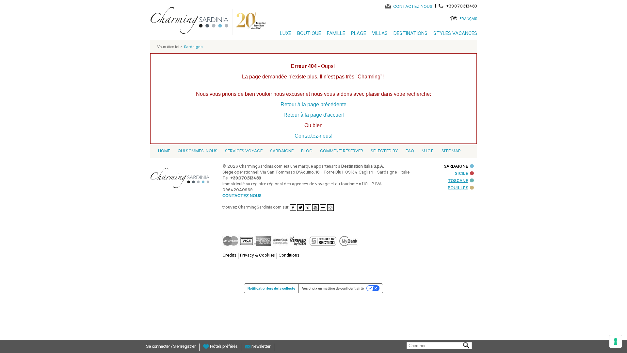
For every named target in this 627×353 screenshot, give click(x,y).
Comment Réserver (341, 151)
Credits (229, 255)
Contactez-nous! (313, 136)
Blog (307, 151)
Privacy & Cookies (257, 255)
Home (164, 151)
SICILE (461, 174)
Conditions (289, 255)
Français (468, 19)
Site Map (451, 151)
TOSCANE (458, 181)
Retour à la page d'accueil (313, 115)
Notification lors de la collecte (271, 288)
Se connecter (158, 347)
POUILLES (458, 188)
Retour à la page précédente (313, 104)
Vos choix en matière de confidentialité (333, 288)
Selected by (384, 151)
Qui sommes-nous (197, 151)
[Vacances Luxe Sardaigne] (192, 21)
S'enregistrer (184, 347)
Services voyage (244, 151)
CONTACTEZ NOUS (412, 7)
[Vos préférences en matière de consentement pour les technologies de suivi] (615, 341)
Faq (410, 151)
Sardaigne (282, 151)
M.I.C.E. (428, 151)
